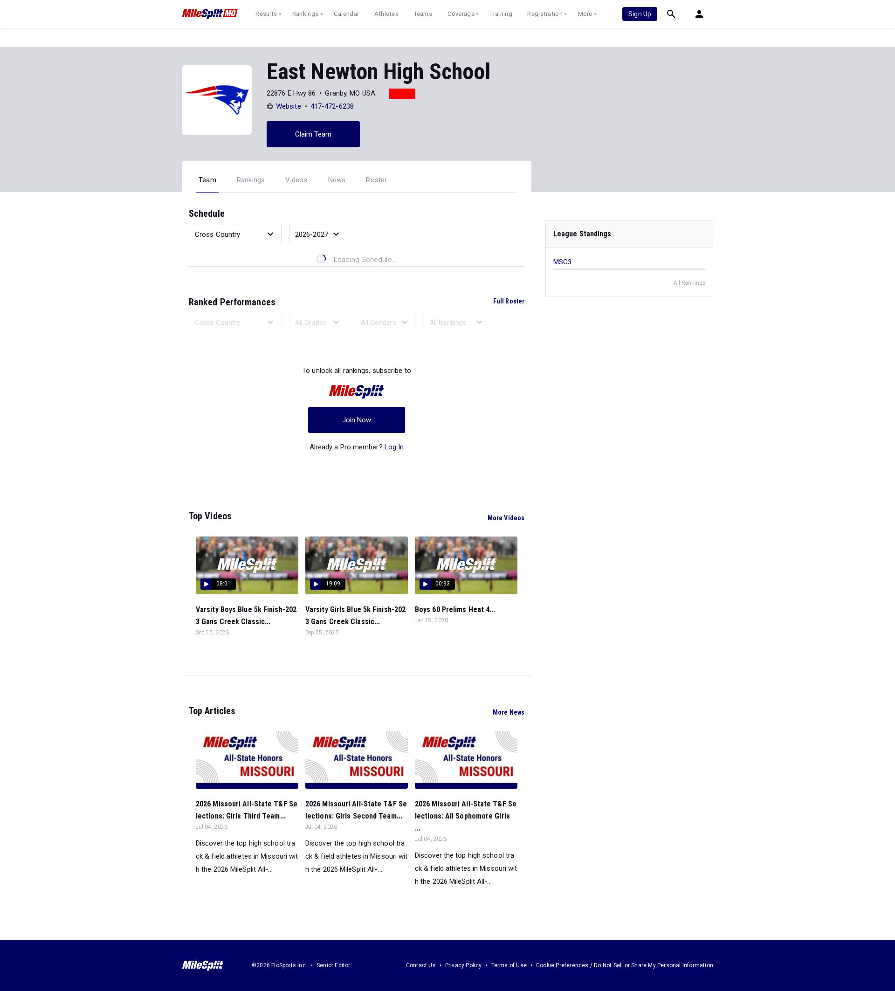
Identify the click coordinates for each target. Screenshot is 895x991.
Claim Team (313, 134)
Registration (545, 13)
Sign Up (639, 14)
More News (508, 712)
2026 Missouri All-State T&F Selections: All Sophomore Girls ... (465, 816)
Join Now (357, 420)
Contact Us (421, 965)
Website (288, 106)
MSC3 (562, 262)
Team (207, 180)
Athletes (386, 13)
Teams (423, 13)
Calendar (346, 13)
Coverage (461, 13)
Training (500, 13)
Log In (394, 447)
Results (266, 13)
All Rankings (689, 283)
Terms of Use (509, 965)
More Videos (506, 518)
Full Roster (508, 301)
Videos (296, 180)
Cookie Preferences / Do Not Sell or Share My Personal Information (624, 965)
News (337, 180)
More (585, 13)
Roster (376, 180)
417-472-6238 (332, 106)
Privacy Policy (463, 965)
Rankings (305, 13)
